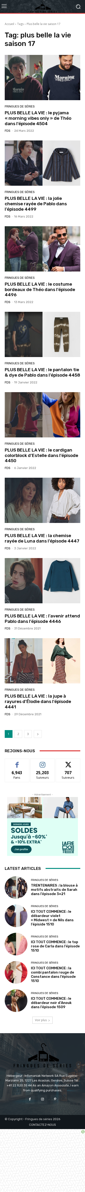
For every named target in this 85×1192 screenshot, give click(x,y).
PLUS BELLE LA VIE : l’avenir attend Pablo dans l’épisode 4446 (42, 618)
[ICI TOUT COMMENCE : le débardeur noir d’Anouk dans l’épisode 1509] (16, 1000)
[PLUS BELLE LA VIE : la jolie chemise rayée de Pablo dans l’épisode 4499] (42, 163)
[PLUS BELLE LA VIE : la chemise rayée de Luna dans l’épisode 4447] (42, 500)
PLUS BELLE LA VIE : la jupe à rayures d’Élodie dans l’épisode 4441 (38, 701)
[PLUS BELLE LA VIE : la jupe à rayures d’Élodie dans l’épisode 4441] (42, 660)
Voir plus (41, 1020)
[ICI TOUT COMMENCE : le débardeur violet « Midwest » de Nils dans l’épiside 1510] (16, 915)
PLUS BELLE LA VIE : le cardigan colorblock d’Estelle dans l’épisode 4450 (41, 455)
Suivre (42, 762)
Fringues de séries (20, 106)
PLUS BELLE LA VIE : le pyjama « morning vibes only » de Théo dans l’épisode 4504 (38, 118)
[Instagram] (42, 1099)
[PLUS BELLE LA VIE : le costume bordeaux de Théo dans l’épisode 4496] (42, 248)
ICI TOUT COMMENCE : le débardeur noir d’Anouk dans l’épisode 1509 (51, 1002)
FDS (7, 130)
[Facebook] (29, 1099)
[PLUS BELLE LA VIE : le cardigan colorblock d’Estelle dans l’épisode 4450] (42, 414)
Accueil (9, 24)
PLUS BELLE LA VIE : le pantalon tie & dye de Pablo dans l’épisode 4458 (42, 372)
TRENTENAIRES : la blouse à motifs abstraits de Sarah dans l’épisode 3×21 (54, 889)
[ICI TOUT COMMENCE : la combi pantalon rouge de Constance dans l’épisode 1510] (16, 972)
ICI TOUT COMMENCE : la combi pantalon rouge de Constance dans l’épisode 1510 (53, 974)
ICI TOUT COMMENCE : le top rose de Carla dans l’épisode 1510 (55, 946)
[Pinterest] (55, 1099)
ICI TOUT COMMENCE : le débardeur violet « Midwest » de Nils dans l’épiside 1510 (52, 917)
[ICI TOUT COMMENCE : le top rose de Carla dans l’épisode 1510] (16, 944)
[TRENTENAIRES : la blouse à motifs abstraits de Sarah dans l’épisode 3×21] (16, 887)
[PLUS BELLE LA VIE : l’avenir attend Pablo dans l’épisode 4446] (42, 580)
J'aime (17, 762)
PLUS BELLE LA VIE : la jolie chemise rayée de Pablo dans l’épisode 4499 (36, 204)
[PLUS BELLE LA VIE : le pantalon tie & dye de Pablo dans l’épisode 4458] (42, 334)
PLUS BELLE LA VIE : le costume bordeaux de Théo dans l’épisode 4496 (40, 289)
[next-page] (38, 734)
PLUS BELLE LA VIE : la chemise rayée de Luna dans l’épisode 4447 (42, 538)
